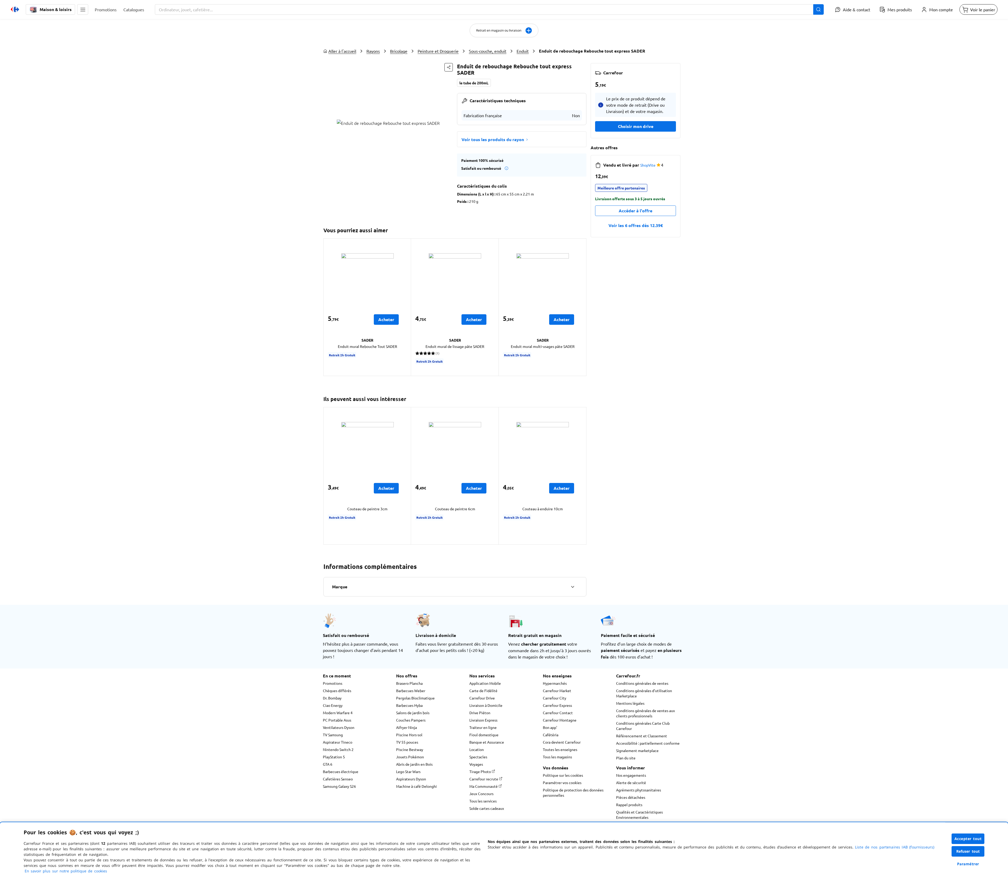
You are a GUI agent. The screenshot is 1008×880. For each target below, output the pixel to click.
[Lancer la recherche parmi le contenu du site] (818, 9)
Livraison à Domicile (485, 705)
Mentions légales (630, 703)
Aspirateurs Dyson (411, 778)
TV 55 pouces (407, 742)
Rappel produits (629, 804)
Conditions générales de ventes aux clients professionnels (645, 713)
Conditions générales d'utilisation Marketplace (644, 693)
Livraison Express (483, 720)
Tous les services (483, 801)
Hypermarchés (555, 683)
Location (476, 749)
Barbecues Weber (410, 690)
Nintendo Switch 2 (338, 749)
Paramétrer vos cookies (562, 782)
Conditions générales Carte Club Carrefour (643, 726)
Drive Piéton (479, 712)
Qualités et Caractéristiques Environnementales (639, 815)
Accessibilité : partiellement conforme (648, 743)
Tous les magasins (557, 756)
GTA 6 (327, 764)
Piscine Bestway (409, 749)
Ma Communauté (483, 786)
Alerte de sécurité (631, 782)
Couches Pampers (411, 720)
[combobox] (489, 9)
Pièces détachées (630, 797)
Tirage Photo (480, 771)
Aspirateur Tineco (337, 742)
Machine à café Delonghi (416, 786)
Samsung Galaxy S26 (339, 786)
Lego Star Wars (408, 771)
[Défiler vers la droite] (580, 307)
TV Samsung (333, 734)
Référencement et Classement (641, 735)
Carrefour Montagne (559, 720)
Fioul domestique (483, 734)
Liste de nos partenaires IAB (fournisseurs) (894, 847)
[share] (448, 67)
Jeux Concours (481, 793)
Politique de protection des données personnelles (573, 792)
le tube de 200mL (474, 82)
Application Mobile (485, 683)
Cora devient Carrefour (562, 742)
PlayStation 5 (334, 756)
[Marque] (572, 586)
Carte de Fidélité (483, 690)
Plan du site (626, 757)
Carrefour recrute (484, 778)
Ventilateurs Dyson (338, 727)
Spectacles (478, 756)
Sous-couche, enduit (487, 51)
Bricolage (398, 51)
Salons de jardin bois (412, 712)
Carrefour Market (557, 690)
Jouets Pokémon (410, 756)
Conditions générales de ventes (642, 683)
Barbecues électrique (340, 771)
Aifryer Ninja (406, 727)
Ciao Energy (333, 705)
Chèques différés (337, 690)
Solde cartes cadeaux (486, 808)
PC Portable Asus (337, 720)
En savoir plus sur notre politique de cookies (66, 870)
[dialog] (504, 851)
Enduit (523, 51)
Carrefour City (554, 698)
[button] (82, 9)
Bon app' (550, 727)
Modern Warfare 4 (338, 712)
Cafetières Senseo (338, 778)
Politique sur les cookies (563, 775)
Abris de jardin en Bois (414, 764)
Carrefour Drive (482, 698)
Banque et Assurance (486, 742)
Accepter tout (968, 838)
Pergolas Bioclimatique (415, 698)
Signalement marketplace (637, 750)
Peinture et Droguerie (438, 51)
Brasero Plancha (409, 683)
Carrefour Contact (558, 712)
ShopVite (647, 165)
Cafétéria (550, 734)
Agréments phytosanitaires (638, 790)
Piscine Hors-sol (409, 734)
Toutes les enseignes (560, 749)
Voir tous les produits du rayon (492, 139)
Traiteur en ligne (483, 727)
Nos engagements (631, 775)
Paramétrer (968, 863)
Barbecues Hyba (409, 705)
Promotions (332, 683)
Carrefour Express (557, 705)
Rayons (373, 51)
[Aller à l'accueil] (14, 9)
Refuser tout (968, 851)
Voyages (476, 764)
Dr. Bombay (332, 698)
